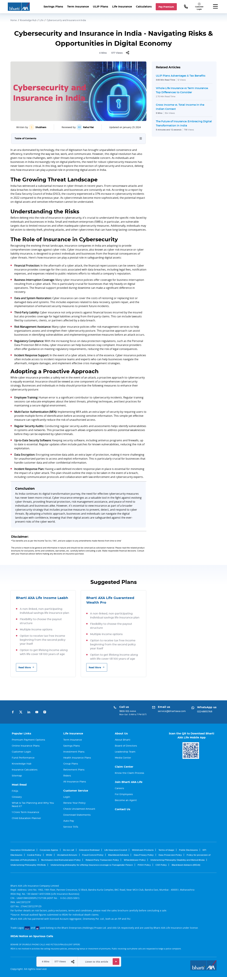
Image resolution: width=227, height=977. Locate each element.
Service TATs (70, 827)
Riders (67, 776)
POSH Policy (144, 865)
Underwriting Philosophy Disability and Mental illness (177, 860)
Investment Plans (73, 752)
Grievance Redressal (89, 850)
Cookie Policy (34, 855)
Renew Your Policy (74, 803)
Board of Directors (126, 746)
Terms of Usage (166, 850)
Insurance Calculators (24, 770)
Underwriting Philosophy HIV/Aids (28, 865)
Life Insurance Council (115, 850)
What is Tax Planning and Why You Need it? (33, 805)
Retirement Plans (73, 770)
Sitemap (17, 776)
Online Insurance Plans (26, 746)
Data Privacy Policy (144, 855)
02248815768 (204, 711)
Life (42, 20)
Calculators (144, 6)
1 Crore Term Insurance (25, 812)
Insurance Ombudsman (22, 850)
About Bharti (122, 740)
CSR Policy (161, 865)
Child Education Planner (26, 818)
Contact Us (122, 809)
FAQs (15, 791)
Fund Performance (23, 758)
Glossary (17, 797)
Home (13, 20)
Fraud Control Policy (92, 855)
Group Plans (70, 764)
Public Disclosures (188, 850)
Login (66, 797)
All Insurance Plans (74, 782)
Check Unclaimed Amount (79, 809)
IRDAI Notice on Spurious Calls (31, 936)
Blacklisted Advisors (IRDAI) (186, 865)
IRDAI (49, 855)
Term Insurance (78, 6)
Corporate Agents (49, 850)
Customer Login (21, 752)
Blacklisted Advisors (118, 855)
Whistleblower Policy (135, 860)
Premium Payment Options (28, 740)
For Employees (124, 794)
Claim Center (124, 766)
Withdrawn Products (143, 850)
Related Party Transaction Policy (102, 860)
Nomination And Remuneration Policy (61, 860)
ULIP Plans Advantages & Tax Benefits (180, 75)
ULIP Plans (100, 6)
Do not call (68, 850)
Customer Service (75, 790)
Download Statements (77, 815)
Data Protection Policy (170, 855)
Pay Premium (166, 6)
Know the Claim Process (129, 773)
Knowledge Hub (28, 20)
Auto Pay (68, 821)
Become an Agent (126, 800)
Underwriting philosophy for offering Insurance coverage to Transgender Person (92, 865)
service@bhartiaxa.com (172, 711)
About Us (121, 733)
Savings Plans (53, 6)
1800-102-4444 (127, 711)
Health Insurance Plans (77, 758)
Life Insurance (122, 6)
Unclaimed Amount (67, 855)
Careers (119, 788)
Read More (24, 667)
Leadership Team (125, 752)
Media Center (123, 758)
